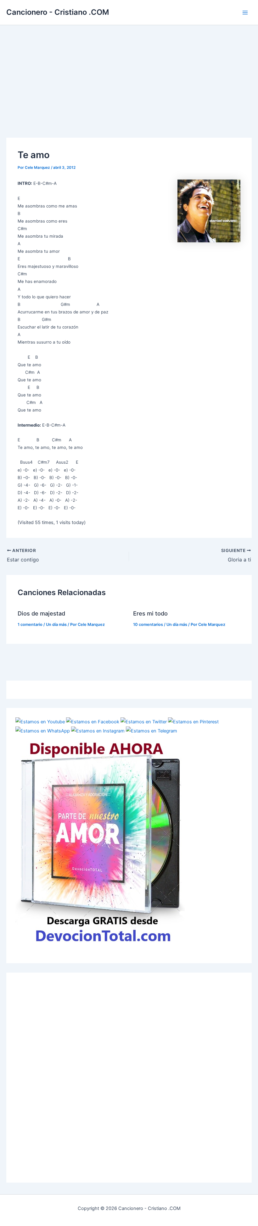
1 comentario (30, 624)
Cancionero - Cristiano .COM (57, 12)
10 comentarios (148, 624)
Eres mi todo (150, 613)
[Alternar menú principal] (245, 12)
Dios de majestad (41, 613)
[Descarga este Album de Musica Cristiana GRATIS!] (100, 840)
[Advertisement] (129, 72)
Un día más (56, 624)
